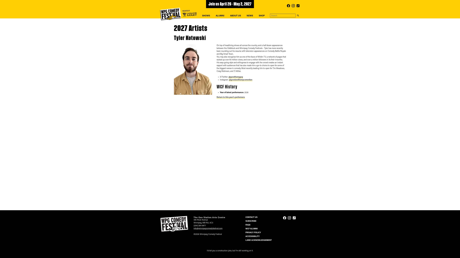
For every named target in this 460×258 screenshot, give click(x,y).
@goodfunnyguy (236, 77)
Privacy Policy (253, 233)
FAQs (247, 225)
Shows (206, 16)
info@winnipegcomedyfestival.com (208, 229)
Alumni (220, 16)
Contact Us (251, 217)
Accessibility (252, 236)
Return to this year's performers (231, 97)
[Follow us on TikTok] (298, 6)
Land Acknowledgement (258, 240)
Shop (262, 16)
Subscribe (250, 221)
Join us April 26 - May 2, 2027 (230, 4)
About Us (235, 16)
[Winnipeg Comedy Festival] (170, 14)
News (250, 16)
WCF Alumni (251, 229)
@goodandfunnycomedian (240, 80)
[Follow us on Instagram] (293, 6)
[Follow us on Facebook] (288, 6)
